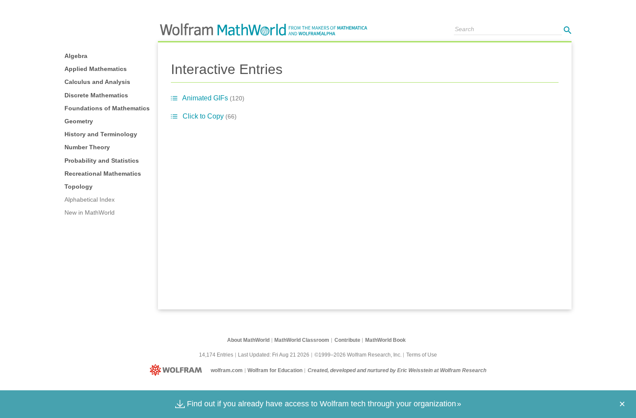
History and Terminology (100, 134)
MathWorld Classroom (301, 340)
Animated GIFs (213, 98)
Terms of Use (421, 355)
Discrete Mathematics (96, 95)
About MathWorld (248, 340)
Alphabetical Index (89, 199)
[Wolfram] (178, 370)
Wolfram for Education (274, 370)
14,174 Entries (216, 355)
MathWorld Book (385, 340)
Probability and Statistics (101, 160)
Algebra (75, 55)
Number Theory (87, 147)
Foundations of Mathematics (107, 108)
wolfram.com (227, 370)
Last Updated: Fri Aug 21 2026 (273, 355)
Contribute (347, 340)
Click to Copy (210, 116)
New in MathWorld (89, 212)
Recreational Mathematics (102, 173)
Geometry (78, 121)
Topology (78, 186)
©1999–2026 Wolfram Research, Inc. (358, 355)
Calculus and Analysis (97, 81)
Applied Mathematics (95, 68)
